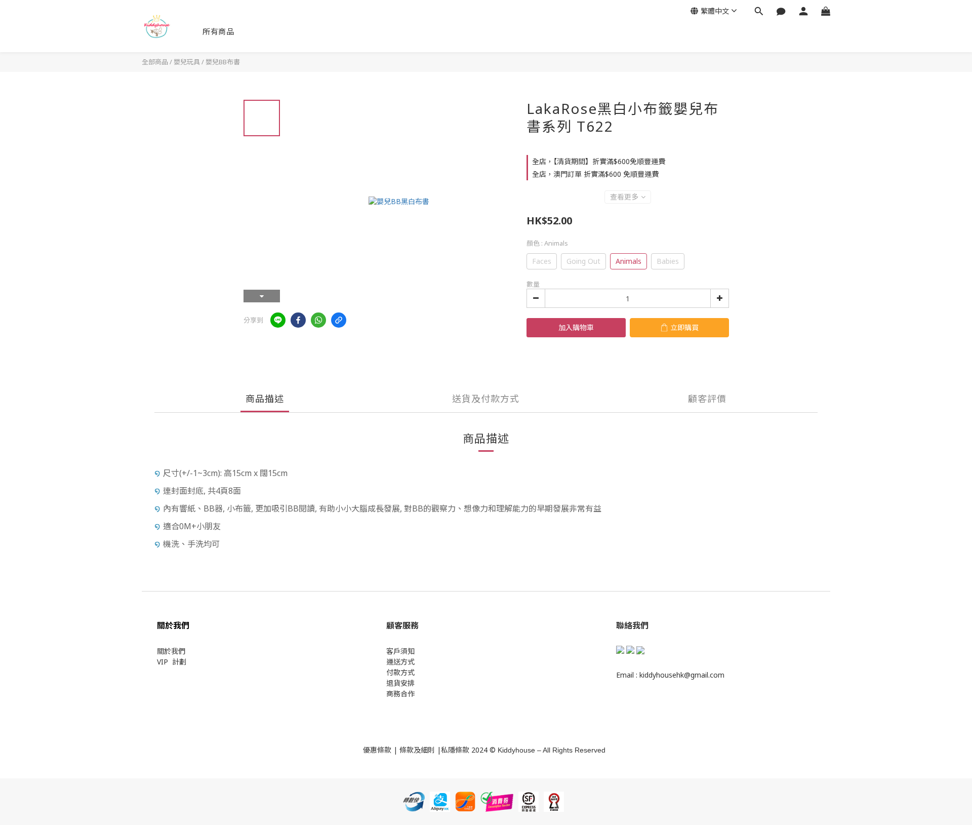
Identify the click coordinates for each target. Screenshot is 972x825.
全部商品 (155, 61)
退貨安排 (400, 683)
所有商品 (218, 31)
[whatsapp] (318, 320)
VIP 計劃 (171, 661)
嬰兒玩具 (187, 61)
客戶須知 (400, 651)
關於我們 (171, 651)
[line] (278, 320)
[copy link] (338, 320)
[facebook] (298, 320)
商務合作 (400, 693)
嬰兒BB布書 (223, 61)
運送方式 (400, 661)
